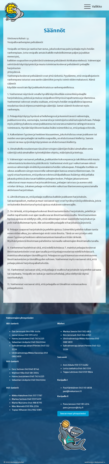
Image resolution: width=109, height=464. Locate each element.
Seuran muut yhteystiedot (73, 413)
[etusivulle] (13, 11)
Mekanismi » (99, 462)
